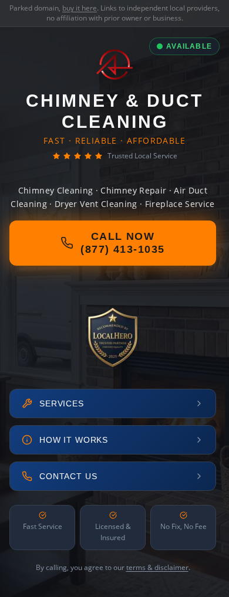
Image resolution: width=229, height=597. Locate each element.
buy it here (79, 8)
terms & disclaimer (157, 567)
